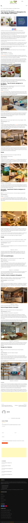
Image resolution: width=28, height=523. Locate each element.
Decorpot (2, 197)
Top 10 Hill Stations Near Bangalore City (7, 474)
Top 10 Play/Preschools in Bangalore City (7, 468)
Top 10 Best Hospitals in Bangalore (6, 465)
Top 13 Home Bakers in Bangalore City (7, 462)
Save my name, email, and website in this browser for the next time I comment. (13, 440)
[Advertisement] (14, 206)
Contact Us (2, 501)
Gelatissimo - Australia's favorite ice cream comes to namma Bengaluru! (20, 406)
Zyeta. (15, 159)
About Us (2, 494)
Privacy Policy (3, 496)
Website (3, 436)
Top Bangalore (12, 10)
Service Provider (8, 10)
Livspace (2, 91)
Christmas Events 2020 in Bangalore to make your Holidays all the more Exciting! (7, 406)
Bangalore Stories (3, 10)
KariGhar (16, 124)
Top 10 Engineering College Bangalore (7, 471)
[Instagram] (14, 29)
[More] (15, 29)
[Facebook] (12, 29)
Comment (3, 426)
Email (16, 432)
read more (21, 489)
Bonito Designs (3, 55)
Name (3, 432)
